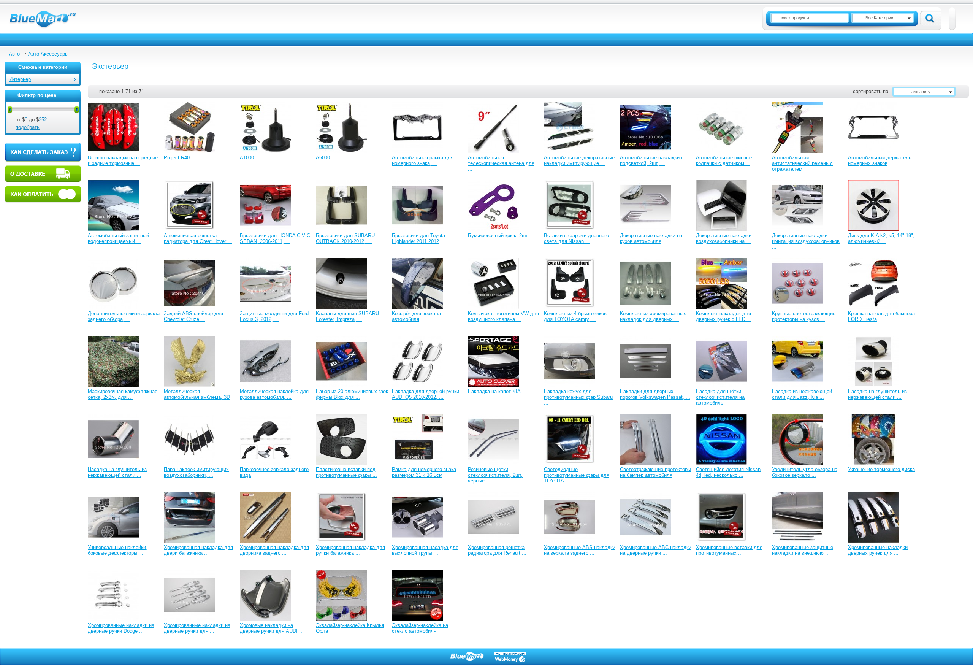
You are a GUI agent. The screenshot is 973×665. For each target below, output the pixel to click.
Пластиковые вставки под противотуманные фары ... (346, 472)
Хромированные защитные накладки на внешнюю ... (802, 550)
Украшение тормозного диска (881, 469)
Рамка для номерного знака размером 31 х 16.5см (424, 472)
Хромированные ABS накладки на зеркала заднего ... (579, 550)
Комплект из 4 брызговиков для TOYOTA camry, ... (575, 316)
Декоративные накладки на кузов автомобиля (651, 238)
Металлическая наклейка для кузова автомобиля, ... (274, 394)
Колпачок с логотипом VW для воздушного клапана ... (503, 316)
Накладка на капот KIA (494, 391)
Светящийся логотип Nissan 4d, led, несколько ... (728, 472)
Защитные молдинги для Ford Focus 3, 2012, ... (274, 316)
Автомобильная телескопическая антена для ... (501, 163)
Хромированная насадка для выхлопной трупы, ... (425, 550)
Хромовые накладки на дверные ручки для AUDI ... (272, 628)
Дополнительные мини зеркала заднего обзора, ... (124, 316)
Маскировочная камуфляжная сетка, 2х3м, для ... (122, 394)
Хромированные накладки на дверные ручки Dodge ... (121, 628)
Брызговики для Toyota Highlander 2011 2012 (418, 238)
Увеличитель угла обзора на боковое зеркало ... (804, 472)
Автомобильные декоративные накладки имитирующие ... (579, 160)
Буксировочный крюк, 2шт (498, 235)
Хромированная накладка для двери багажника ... (198, 550)
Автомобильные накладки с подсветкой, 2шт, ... (652, 160)
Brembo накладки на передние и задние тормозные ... (123, 160)
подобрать (28, 127)
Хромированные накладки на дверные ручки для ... (197, 628)
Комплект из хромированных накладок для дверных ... (653, 316)
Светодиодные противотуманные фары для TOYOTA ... (576, 475)
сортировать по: (871, 91)
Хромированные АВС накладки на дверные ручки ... (655, 550)
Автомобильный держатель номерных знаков (879, 160)
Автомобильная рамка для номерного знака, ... (422, 160)
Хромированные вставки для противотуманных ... (729, 550)
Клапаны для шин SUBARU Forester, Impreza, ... (347, 316)
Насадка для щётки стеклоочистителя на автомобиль (720, 397)
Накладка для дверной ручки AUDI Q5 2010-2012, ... (425, 394)
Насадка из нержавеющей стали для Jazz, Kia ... (802, 394)
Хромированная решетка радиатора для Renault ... (497, 550)
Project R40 (177, 157)
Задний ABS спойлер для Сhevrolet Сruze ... (193, 316)
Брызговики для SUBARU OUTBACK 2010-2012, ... (345, 238)
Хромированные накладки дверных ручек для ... (878, 550)
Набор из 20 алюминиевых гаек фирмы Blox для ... (352, 394)
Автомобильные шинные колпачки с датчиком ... (724, 160)
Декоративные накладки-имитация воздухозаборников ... (806, 241)
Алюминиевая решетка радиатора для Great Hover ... (198, 238)
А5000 (323, 157)
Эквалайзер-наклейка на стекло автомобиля (420, 628)
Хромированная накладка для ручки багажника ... (350, 550)
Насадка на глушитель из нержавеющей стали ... (877, 394)
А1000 (247, 157)
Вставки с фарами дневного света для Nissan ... (576, 238)
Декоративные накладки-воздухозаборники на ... (724, 238)
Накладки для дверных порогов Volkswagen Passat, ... (655, 394)
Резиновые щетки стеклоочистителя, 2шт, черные (495, 475)
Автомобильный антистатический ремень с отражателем (802, 163)
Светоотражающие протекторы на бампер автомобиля (655, 472)
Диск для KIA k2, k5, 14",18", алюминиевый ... (881, 238)
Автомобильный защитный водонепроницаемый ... (118, 238)
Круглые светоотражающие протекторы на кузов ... (803, 316)
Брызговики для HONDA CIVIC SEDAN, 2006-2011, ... (275, 238)
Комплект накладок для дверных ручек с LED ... (723, 316)
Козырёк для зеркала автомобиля (416, 316)
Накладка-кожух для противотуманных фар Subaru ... (578, 397)
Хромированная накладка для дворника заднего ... (274, 550)
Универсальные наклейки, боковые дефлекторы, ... (117, 550)
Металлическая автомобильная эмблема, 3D (197, 394)
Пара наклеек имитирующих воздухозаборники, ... (196, 472)
